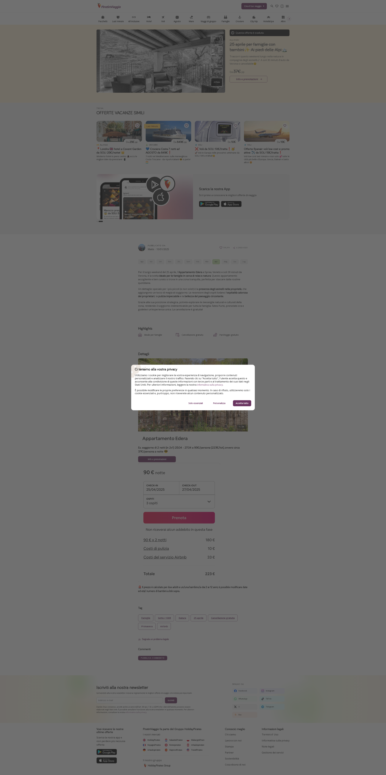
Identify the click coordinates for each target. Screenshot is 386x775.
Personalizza (219, 403)
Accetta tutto (242, 403)
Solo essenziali (195, 403)
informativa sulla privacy (210, 385)
